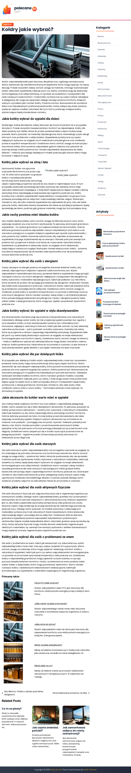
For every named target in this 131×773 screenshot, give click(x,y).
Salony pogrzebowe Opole (113, 326)
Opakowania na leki (114, 256)
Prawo (101, 115)
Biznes (101, 36)
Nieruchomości (105, 95)
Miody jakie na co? (43, 665)
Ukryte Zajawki (104, 168)
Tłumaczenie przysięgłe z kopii (115, 338)
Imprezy (101, 69)
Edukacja (102, 56)
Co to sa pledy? (12, 708)
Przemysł (102, 122)
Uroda (100, 175)
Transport (102, 155)
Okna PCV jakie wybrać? (46, 582)
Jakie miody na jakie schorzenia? (50, 603)
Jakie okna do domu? (45, 624)
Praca (100, 109)
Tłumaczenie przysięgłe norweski (114, 314)
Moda (100, 82)
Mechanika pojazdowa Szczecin (114, 232)
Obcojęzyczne (104, 102)
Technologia (104, 148)
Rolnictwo (102, 128)
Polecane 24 (56, 769)
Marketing (102, 76)
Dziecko (101, 49)
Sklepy (101, 135)
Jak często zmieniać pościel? (45, 729)
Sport (100, 141)
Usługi (100, 181)
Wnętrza (8, 24)
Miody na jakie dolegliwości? (48, 645)
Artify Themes (90, 769)
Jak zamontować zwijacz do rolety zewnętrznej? (74, 730)
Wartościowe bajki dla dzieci (114, 279)
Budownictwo (104, 43)
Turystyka (102, 161)
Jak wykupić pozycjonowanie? (112, 291)
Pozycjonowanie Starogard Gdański (112, 303)
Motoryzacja (104, 89)
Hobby (101, 62)
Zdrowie (101, 194)
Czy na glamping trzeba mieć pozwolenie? (113, 244)
